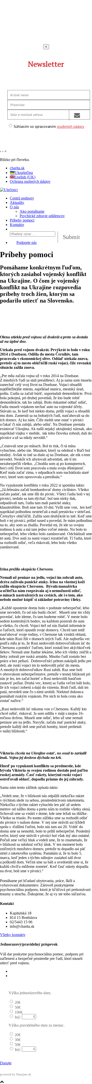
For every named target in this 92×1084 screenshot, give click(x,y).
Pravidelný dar (21, 976)
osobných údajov (70, 126)
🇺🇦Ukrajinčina (21, 173)
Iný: (18, 1017)
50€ (18, 1007)
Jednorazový (19, 971)
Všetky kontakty (13, 935)
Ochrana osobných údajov (30, 181)
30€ (18, 1040)
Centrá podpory (22, 198)
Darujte (6, 1063)
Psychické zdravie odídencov (42, 216)
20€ (18, 1002)
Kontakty (17, 225)
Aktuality (17, 202)
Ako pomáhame (32, 211)
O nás (14, 207)
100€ (19, 1012)
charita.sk (17, 168)
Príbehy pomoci (22, 220)
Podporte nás (26, 242)
